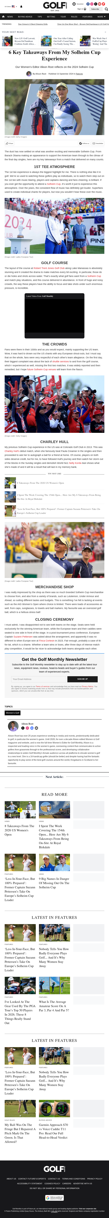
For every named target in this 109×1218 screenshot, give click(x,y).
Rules (74, 17)
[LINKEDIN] (32, 728)
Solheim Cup (54, 184)
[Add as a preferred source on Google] (54, 1198)
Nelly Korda (75, 463)
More (101, 17)
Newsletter (99, 143)
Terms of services (43, 686)
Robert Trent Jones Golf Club (49, 268)
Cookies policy (52, 1183)
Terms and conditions (73, 1179)
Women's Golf (12, 713)
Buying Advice (25, 17)
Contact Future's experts (32, 1179)
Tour (63, 17)
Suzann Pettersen (23, 636)
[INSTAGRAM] (28, 728)
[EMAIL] (37, 728)
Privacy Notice (87, 686)
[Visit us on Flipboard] (103, 4)
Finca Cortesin (46, 640)
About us (11, 1179)
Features (87, 17)
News (10, 17)
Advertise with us (82, 1183)
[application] (54, 316)
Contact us (54, 1179)
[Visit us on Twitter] (95, 4)
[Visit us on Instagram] (91, 4)
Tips (40, 17)
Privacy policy (94, 1179)
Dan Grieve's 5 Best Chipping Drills (33, 24)
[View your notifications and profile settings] (21, 6)
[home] (3, 17)
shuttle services (60, 361)
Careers (66, 1183)
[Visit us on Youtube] (99, 4)
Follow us (85, 143)
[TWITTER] (23, 728)
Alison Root (40, 74)
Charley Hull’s (12, 451)
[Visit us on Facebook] (88, 4)
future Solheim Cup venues (41, 369)
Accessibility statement (29, 1183)
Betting (51, 17)
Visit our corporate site (87, 1209)
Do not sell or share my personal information (54, 1188)
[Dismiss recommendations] (105, 32)
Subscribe (95, 9)
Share (11, 143)
